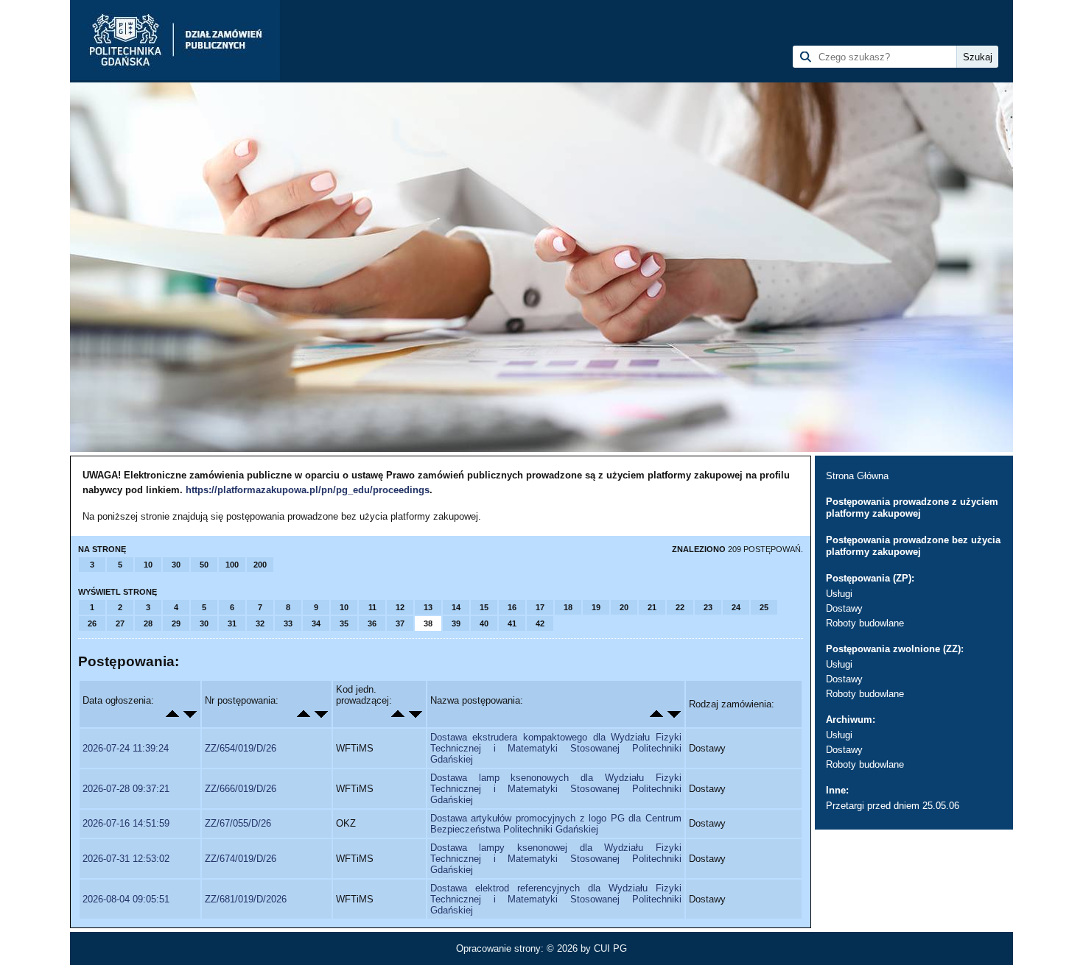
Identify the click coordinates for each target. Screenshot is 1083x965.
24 (736, 607)
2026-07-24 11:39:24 (126, 748)
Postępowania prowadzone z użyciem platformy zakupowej (912, 507)
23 (708, 607)
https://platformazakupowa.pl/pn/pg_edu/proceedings (308, 489)
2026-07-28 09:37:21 (126, 788)
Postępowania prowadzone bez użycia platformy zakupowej (913, 545)
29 (176, 623)
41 (512, 623)
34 (316, 623)
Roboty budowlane (865, 623)
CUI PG (610, 948)
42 (540, 623)
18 (568, 607)
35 (344, 623)
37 (400, 623)
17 (540, 607)
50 (204, 564)
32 (260, 623)
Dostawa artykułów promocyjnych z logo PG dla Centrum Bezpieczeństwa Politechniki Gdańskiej (555, 824)
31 (232, 623)
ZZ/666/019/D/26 (240, 788)
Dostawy (844, 608)
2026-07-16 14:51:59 (126, 823)
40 (484, 623)
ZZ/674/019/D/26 (240, 858)
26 (92, 623)
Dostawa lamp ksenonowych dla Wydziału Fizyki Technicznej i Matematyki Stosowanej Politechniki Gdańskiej (555, 788)
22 (680, 607)
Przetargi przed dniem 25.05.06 (892, 805)
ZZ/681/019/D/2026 (246, 899)
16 (512, 607)
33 (288, 623)
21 (652, 607)
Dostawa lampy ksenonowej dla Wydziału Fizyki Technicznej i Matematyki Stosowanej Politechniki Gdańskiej (555, 858)
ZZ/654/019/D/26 (240, 748)
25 (764, 607)
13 (428, 607)
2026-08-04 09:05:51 (126, 899)
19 (596, 607)
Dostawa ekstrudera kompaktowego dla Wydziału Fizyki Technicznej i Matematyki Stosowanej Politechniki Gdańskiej (555, 748)
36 (372, 623)
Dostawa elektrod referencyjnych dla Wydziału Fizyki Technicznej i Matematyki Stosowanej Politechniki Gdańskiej (555, 899)
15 (484, 607)
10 (148, 564)
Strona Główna (857, 475)
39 (456, 623)
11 (372, 607)
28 (148, 623)
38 (428, 623)
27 (120, 623)
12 (400, 607)
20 (624, 607)
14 (456, 607)
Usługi (839, 593)
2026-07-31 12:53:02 (126, 858)
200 (260, 564)
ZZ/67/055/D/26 (238, 823)
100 (232, 564)
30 (176, 564)
